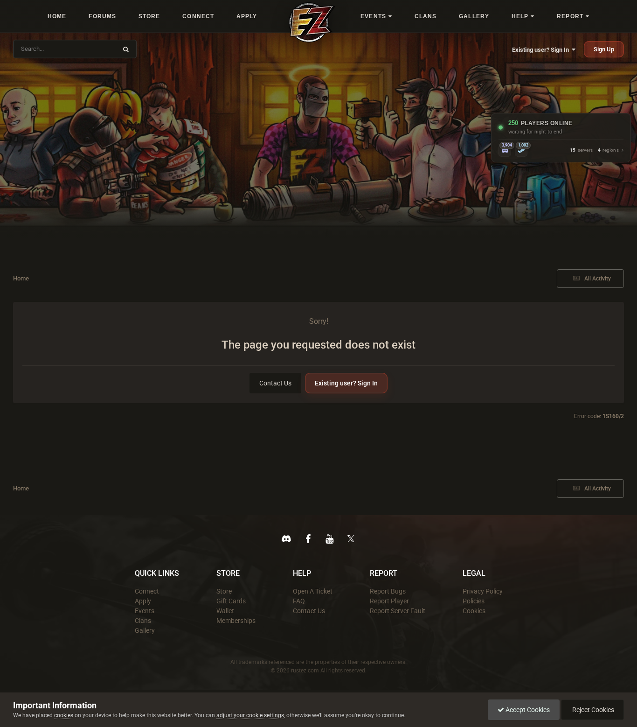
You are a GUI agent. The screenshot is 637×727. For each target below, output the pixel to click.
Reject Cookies (592, 709)
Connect (147, 591)
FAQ (299, 601)
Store (224, 591)
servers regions (594, 150)
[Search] (126, 49)
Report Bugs (388, 591)
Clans (143, 620)
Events (144, 611)
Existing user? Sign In (542, 49)
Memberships (236, 620)
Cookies (474, 611)
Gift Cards (231, 601)
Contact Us (275, 383)
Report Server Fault (397, 611)
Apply (143, 601)
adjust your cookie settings (250, 715)
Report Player (389, 601)
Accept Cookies (527, 709)
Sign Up (604, 49)
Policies (474, 601)
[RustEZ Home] (312, 22)
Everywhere (96, 49)
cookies (63, 715)
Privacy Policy (483, 591)
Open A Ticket (312, 591)
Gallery (145, 630)
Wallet (225, 611)
